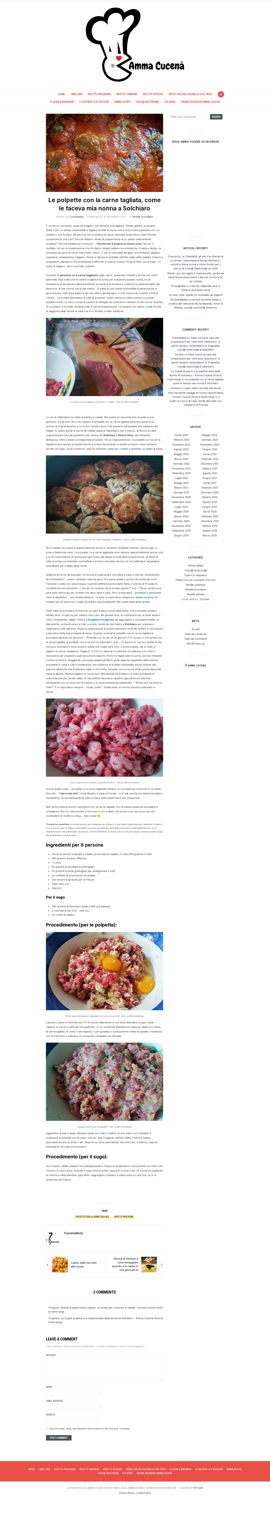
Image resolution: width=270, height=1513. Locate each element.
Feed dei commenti (196, 638)
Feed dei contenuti (195, 634)
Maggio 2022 (181, 454)
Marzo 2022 (181, 459)
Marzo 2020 (181, 516)
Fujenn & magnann (62, 101)
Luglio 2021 (181, 478)
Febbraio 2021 (209, 487)
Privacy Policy (126, 1493)
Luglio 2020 (181, 506)
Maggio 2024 (210, 435)
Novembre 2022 (209, 444)
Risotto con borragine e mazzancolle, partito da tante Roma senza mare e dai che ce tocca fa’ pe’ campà (195, 277)
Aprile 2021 (209, 482)
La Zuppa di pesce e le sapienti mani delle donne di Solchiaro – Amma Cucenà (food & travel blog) (194, 375)
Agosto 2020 (209, 502)
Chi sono (169, 101)
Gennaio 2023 (210, 439)
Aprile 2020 (210, 511)
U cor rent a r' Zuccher (196, 599)
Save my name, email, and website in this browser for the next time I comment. (90, 1428)
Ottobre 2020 (210, 497)
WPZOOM (198, 1488)
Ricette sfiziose (153, 94)
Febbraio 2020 (209, 516)
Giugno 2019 (181, 535)
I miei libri (76, 94)
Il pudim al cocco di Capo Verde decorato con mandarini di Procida (196, 400)
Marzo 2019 (210, 535)
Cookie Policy (143, 1493)
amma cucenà (144, 597)
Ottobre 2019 (210, 525)
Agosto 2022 (181, 449)
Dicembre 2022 (181, 444)
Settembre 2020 (181, 502)
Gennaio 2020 (181, 521)
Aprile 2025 (181, 435)
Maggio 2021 (181, 482)
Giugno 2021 (209, 478)
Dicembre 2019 (210, 521)
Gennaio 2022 (181, 463)
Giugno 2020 (209, 506)
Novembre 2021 (181, 468)
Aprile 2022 (210, 454)
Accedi (196, 629)
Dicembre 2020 (210, 492)
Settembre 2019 (181, 530)
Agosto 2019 (209, 530)
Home (61, 94)
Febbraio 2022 (209, 459)
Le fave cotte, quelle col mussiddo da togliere (195, 294)
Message (51, 1355)
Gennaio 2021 (181, 492)
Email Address (54, 1400)
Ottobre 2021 (210, 468)
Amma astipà (122, 101)
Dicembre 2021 (210, 463)
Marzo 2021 (181, 487)
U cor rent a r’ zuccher (94, 101)
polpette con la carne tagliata (92, 1216)
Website (50, 1414)
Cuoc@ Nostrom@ (147, 101)
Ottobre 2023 (181, 439)
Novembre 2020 (181, 497)
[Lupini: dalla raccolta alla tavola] (60, 1264)
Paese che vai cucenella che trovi (190, 94)
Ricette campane (127, 94)
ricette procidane (123, 1216)
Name (49, 1387)
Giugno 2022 (209, 449)
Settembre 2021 (181, 473)
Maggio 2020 (181, 511)
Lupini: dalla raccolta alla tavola (84, 1264)
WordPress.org (196, 643)
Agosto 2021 (209, 473)
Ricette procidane (99, 94)
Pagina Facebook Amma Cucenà (200, 101)
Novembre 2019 (181, 525)
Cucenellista (76, 216)
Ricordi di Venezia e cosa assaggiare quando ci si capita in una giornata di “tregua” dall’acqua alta (125, 1264)
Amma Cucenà (197, 665)
